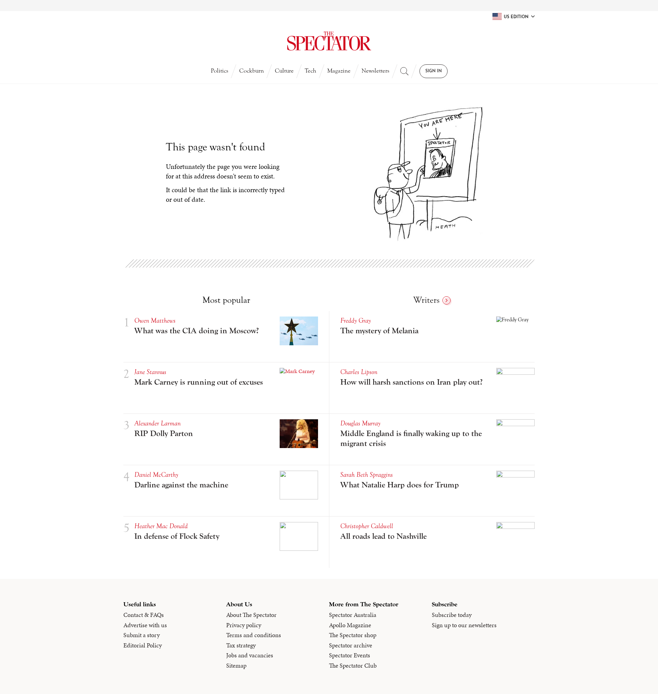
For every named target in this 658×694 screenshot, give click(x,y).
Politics (219, 70)
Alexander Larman (157, 423)
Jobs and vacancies (249, 655)
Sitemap (236, 665)
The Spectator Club (353, 665)
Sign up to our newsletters (464, 625)
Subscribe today (452, 615)
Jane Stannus (150, 372)
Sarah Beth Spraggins (366, 475)
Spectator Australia (352, 615)
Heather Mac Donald (161, 526)
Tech (310, 70)
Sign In (433, 71)
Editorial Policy (142, 645)
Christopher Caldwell (366, 526)
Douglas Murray (360, 423)
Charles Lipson (358, 372)
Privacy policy (243, 625)
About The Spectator (251, 615)
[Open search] (404, 71)
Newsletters (375, 70)
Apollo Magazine (350, 625)
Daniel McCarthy (156, 475)
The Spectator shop (352, 635)
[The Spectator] (329, 41)
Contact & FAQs (143, 615)
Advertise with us (145, 625)
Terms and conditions (253, 635)
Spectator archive (350, 645)
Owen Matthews (154, 320)
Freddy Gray (355, 320)
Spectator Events (349, 655)
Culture (284, 70)
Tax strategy (241, 645)
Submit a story (141, 635)
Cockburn (251, 70)
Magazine (339, 70)
